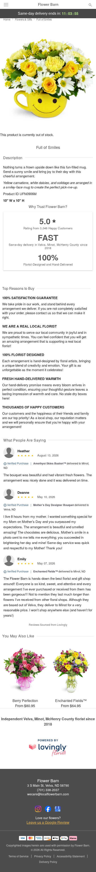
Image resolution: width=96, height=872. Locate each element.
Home (6, 19)
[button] (86, 862)
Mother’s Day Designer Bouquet (53, 505)
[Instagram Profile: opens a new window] (38, 809)
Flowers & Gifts (23, 19)
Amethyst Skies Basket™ (49, 463)
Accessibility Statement (71, 856)
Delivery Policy (48, 861)
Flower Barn (48, 4)
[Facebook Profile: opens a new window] (48, 809)
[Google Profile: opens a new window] (58, 809)
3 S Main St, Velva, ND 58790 (48, 785)
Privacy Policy (42, 856)
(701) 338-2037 (48, 790)
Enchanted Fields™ (45, 571)
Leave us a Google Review (48, 822)
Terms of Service (18, 856)
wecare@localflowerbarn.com (48, 794)
